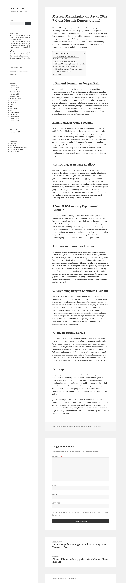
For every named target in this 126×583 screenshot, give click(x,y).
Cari (11, 21)
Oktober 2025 (14, 96)
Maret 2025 (13, 110)
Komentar (57, 456)
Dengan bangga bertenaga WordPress (64, 578)
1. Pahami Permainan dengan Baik (67, 56)
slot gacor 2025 (15, 132)
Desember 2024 (15, 117)
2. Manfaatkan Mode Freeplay (65, 59)
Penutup (58, 74)
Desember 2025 (15, 92)
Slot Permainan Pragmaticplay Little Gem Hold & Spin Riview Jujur (20, 48)
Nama (55, 485)
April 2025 (13, 108)
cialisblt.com (17, 8)
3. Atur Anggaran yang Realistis (66, 61)
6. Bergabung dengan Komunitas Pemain (69, 69)
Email (55, 494)
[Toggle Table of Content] (83, 53)
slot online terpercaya (17, 149)
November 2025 (15, 94)
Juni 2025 (13, 104)
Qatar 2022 (98, 426)
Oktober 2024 (14, 121)
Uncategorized (14, 151)
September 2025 (15, 98)
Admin (71, 426)
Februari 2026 (14, 88)
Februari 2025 (14, 112)
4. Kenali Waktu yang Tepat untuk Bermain (70, 64)
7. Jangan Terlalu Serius (63, 71)
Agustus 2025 (14, 100)
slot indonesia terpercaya (18, 147)
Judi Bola (13, 143)
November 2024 (15, 119)
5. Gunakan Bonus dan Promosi (66, 66)
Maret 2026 (13, 86)
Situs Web (56, 503)
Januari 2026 (14, 90)
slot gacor (13, 145)
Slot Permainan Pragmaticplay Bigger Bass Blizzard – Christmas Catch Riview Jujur (20, 37)
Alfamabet (13, 130)
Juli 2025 (13, 102)
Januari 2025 (14, 115)
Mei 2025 (13, 106)
